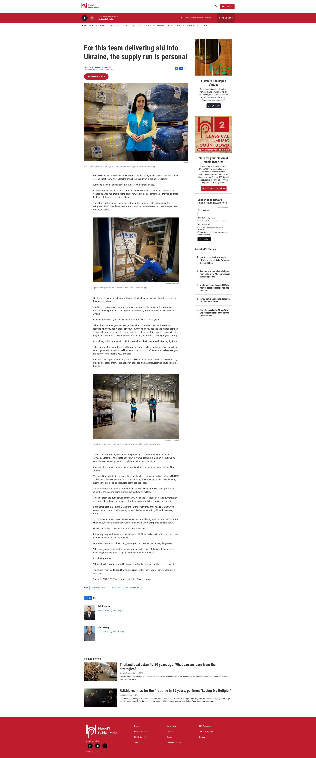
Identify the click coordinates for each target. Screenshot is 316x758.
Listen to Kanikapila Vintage (213, 83)
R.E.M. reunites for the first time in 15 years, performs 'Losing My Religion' (175, 690)
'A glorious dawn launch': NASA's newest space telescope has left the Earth (214, 288)
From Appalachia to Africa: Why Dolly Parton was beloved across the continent (214, 313)
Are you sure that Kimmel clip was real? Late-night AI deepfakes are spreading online (215, 274)
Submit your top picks (213, 188)
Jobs (136, 743)
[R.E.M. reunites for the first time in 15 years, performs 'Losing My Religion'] (100, 698)
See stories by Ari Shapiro (111, 610)
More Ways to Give (174, 743)
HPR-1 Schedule (140, 732)
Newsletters (171, 726)
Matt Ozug (106, 67)
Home (84, 26)
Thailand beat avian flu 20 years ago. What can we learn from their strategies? (169, 666)
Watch (136, 26)
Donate (228, 6)
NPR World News (98, 588)
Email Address (204, 210)
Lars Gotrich (124, 695)
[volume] (92, 18)
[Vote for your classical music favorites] (213, 134)
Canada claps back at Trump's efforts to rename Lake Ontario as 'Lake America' (215, 260)
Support (170, 737)
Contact (170, 732)
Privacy (202, 737)
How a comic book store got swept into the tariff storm (215, 300)
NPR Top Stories (132, 588)
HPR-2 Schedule (140, 737)
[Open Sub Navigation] (97, 26)
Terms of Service (206, 732)
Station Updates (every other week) (213, 221)
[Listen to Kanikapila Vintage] (213, 57)
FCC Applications (205, 726)
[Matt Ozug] (89, 633)
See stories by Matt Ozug (111, 631)
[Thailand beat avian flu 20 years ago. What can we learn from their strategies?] (100, 671)
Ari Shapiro (96, 67)
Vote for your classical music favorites (213, 160)
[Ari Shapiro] (89, 612)
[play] (85, 18)
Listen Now (213, 105)
